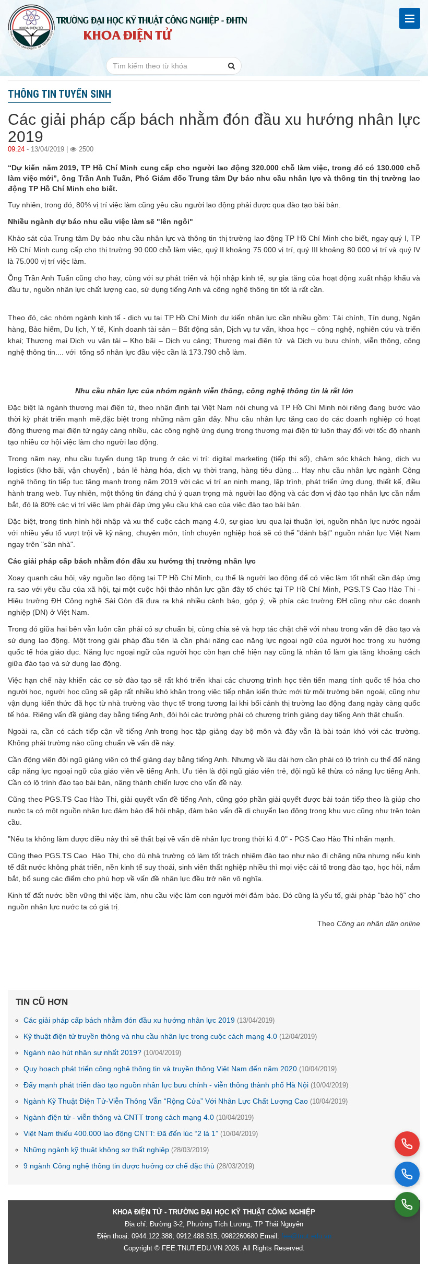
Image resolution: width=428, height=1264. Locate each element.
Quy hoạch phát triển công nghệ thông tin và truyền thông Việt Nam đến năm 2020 (180, 1068)
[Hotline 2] (407, 1174)
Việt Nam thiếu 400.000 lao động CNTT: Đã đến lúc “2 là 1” (140, 1133)
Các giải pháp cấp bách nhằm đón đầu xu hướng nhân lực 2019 (149, 1020)
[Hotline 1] (407, 1143)
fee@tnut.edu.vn (306, 1236)
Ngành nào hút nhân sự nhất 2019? (102, 1052)
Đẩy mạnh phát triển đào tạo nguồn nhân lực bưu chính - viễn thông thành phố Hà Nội (185, 1085)
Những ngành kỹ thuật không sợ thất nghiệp (116, 1149)
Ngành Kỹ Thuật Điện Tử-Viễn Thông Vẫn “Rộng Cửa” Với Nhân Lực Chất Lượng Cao (185, 1101)
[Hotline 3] (407, 1204)
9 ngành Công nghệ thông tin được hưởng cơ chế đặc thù (138, 1166)
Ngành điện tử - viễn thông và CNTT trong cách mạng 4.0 (138, 1117)
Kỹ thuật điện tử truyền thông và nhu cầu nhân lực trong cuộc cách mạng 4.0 (170, 1036)
